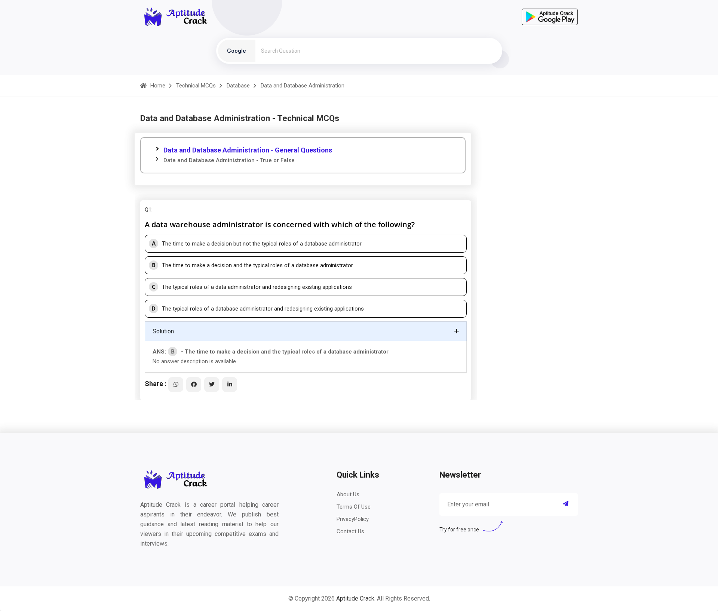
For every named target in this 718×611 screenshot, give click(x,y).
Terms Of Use (354, 506)
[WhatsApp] (175, 384)
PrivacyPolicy (353, 519)
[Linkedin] (229, 384)
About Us (348, 494)
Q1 (148, 209)
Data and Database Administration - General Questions (247, 150)
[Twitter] (211, 384)
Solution (163, 331)
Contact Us (350, 531)
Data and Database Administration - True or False (229, 160)
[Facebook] (193, 384)
